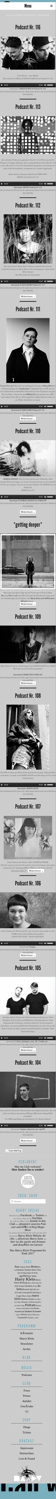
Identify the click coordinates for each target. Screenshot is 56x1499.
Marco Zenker (27, 1296)
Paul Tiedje (21, 1305)
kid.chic (33, 1289)
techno (18, 1314)
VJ (26, 1411)
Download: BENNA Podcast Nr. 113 (28, 187)
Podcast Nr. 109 (28, 616)
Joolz (35, 1286)
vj (34, 1318)
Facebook (26, 1215)
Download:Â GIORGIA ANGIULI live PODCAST (27, 500)
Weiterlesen (28, 296)
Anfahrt (26, 1401)
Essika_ (33, 947)
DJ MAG (34, 1273)
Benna (34, 1266)
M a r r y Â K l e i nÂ (9, 596)
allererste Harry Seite (30, 1238)
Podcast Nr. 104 (28, 1062)
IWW (17, 1286)
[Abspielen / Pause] (2, 85)
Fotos (27, 1390)
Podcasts (27, 1374)
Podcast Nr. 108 (28, 695)
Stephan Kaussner (33, 1311)
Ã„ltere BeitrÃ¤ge (13, 1151)
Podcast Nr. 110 (27, 431)
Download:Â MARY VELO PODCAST (28, 675)
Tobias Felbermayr (33, 1314)
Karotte (26, 1289)
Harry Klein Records (34, 1283)
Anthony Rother (25, 1267)
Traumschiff (22, 1317)
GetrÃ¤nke (26, 1406)
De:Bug (23, 1273)
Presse (26, 1395)
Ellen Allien (31, 1276)
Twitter (40, 1215)
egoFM (22, 1275)
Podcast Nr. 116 (27, 27)
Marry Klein (27, 1338)
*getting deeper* (27, 524)
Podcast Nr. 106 (28, 883)
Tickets (24, 1314)
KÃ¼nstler (26, 1333)
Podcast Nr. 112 (27, 205)
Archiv (27, 1349)
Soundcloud (19, 1311)
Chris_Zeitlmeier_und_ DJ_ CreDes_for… (33, 1041)
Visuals (30, 1317)
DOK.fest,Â (30, 394)
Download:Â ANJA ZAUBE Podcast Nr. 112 (28, 285)
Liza (33, 1292)
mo (36, 1299)
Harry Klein (48, 386)
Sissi (23, 1308)
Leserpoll (26, 1292)
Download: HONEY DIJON (27, 788)
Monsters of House (28, 1302)
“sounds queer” (24, 389)
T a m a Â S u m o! (7, 386)
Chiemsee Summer (23, 1270)
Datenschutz (27, 1453)
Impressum (26, 1448)
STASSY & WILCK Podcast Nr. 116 (32, 89)
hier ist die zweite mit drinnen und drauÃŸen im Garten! (28, 1243)
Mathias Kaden (27, 1299)
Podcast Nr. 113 (27, 107)
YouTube (37, 1218)
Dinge (26, 1427)
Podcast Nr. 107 (28, 806)
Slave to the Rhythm (32, 1308)
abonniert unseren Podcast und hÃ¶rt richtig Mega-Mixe (28, 1227)
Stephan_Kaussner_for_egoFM (32, 1129)
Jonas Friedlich (25, 1286)
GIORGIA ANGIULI (10, 479)
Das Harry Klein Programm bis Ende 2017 (28, 1252)
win (36, 1317)
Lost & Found (27, 1458)
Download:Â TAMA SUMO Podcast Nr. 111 (27, 410)
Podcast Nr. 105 (28, 968)
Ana (16, 1266)
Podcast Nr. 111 (28, 309)
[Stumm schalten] (45, 85)
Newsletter (26, 1343)
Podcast (30, 1305)
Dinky (29, 1273)
